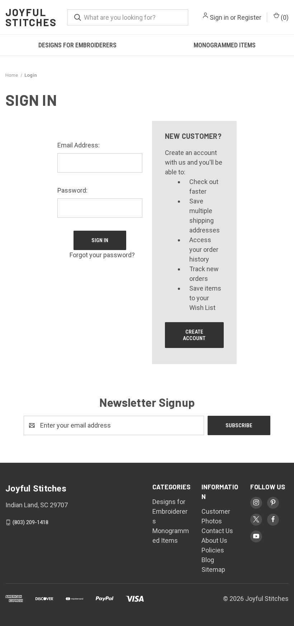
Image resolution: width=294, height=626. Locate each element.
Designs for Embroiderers (77, 45)
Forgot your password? (102, 255)
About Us (214, 540)
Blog (207, 560)
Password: (72, 190)
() (284, 17)
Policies (212, 550)
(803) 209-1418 (30, 522)
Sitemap (213, 569)
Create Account (194, 335)
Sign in (219, 17)
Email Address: (78, 145)
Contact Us (217, 531)
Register (249, 17)
